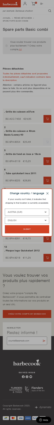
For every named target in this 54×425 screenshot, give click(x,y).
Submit (27, 229)
